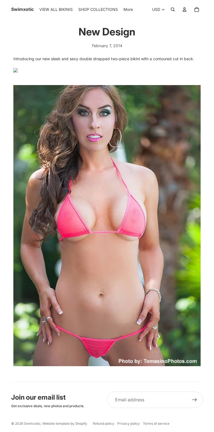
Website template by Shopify (64, 423)
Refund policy (103, 423)
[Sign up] (194, 400)
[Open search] (173, 9)
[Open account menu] (184, 9)
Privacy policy (128, 423)
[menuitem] (128, 9)
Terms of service (156, 423)
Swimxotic (32, 423)
